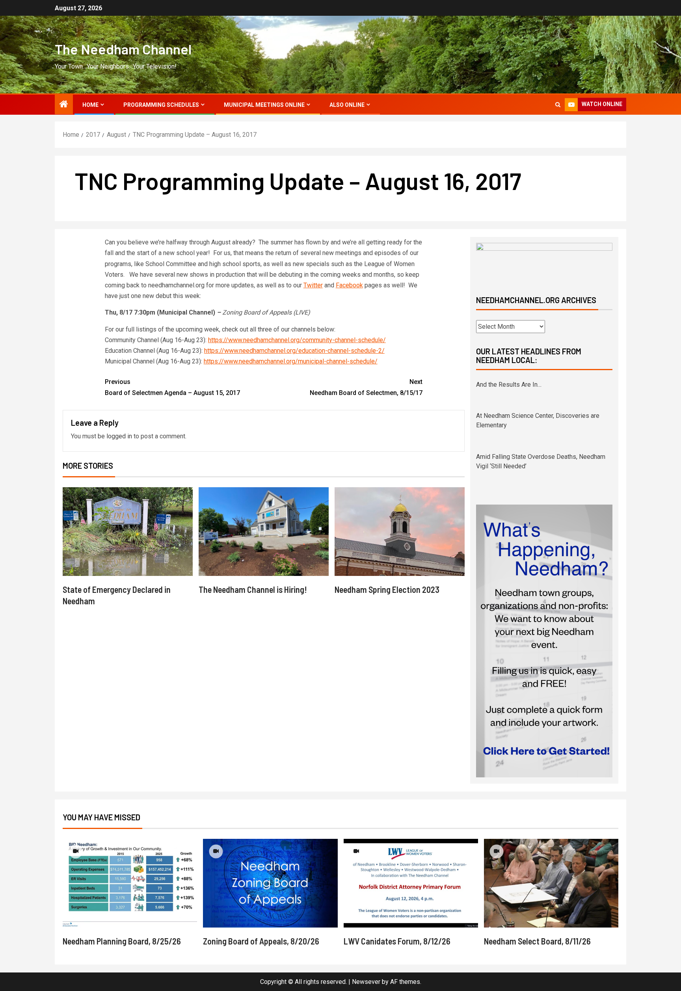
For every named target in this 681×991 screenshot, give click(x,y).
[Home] (64, 104)
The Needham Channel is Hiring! (253, 589)
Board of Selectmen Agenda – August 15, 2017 (172, 387)
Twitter (313, 285)
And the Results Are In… (508, 384)
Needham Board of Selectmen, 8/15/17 (366, 387)
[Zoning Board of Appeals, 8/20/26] (270, 883)
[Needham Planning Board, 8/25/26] (130, 883)
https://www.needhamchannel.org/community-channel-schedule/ (297, 340)
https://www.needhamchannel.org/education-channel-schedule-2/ (294, 350)
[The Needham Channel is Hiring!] (264, 531)
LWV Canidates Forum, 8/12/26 (397, 941)
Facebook (349, 285)
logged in (119, 436)
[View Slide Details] (544, 262)
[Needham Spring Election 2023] (400, 531)
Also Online (347, 105)
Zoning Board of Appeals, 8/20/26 (261, 941)
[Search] (558, 104)
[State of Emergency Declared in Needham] (128, 531)
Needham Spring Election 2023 (387, 589)
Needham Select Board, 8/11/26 (537, 941)
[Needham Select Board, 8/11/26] (551, 883)
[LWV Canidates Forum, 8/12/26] (411, 883)
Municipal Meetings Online (264, 105)
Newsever (366, 981)
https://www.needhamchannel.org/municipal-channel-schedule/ (291, 361)
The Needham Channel (123, 49)
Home (90, 105)
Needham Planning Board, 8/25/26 (122, 941)
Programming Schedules (161, 105)
